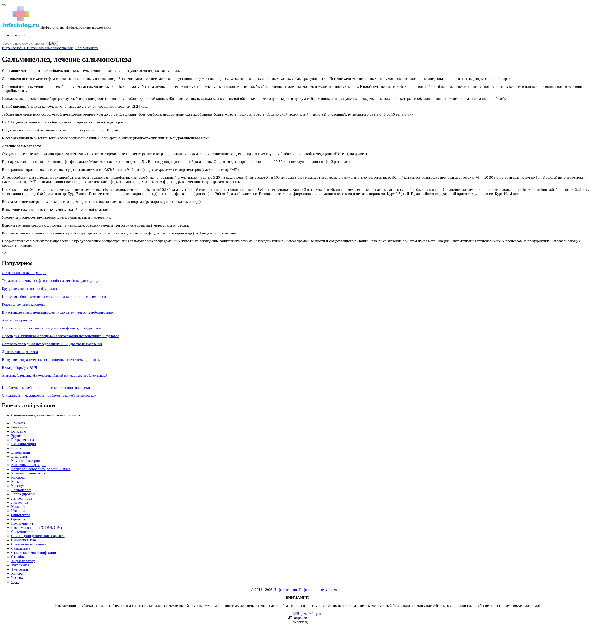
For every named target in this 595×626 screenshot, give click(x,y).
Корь (15, 481)
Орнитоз (18, 519)
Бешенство (19, 427)
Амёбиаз (18, 423)
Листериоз (19, 502)
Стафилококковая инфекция (33, 553)
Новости (18, 35)
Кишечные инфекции (28, 465)
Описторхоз (20, 515)
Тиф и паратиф (23, 561)
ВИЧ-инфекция (23, 444)
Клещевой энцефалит (28, 473)
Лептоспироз (21, 498)
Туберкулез (20, 565)
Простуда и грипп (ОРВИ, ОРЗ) (36, 527)
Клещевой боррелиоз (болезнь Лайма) (41, 469)
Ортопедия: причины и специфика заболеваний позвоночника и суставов (60, 336)
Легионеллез (21, 490)
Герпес (16, 448)
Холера (17, 573)
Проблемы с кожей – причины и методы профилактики (46, 387)
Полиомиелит (22, 523)
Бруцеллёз (19, 436)
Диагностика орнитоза (20, 352)
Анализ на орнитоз (17, 320)
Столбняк (18, 557)
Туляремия (19, 569)
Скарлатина (20, 548)
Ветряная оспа (22, 440)
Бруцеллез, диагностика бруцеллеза (30, 289)
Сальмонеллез (86, 48)
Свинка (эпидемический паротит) (38, 536)
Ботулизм (18, 431)
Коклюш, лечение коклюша (23, 304)
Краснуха (18, 486)
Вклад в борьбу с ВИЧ (19, 368)
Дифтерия (19, 456)
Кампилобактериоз (26, 461)
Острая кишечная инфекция (24, 273)
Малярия (18, 507)
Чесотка (17, 578)
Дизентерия (20, 452)
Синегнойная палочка (28, 544)
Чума (15, 582)
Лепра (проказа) (23, 494)
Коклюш (18, 477)
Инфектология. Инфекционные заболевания (37, 48)
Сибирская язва (23, 540)
